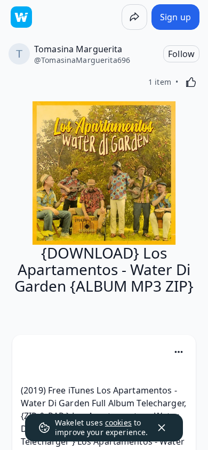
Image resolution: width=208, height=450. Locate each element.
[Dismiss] (161, 427)
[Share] (134, 17)
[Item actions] (178, 351)
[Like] (190, 82)
